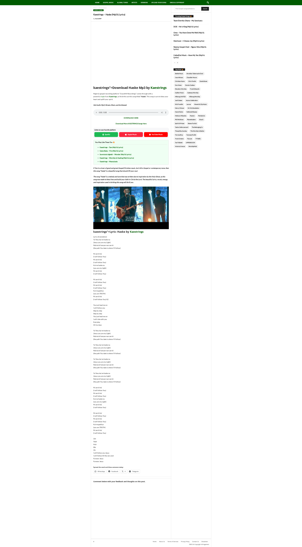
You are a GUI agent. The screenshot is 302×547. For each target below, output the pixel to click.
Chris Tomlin (192, 81)
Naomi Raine (179, 112)
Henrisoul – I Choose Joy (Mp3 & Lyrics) (189, 41)
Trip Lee (189, 139)
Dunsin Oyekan (190, 85)
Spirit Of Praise (179, 123)
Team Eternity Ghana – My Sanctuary (188, 20)
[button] (207, 2)
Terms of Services (173, 541)
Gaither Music (179, 93)
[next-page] (177, 62)
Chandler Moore (192, 77)
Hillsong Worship (194, 96)
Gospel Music (108, 3)
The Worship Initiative (197, 131)
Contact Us (195, 541)
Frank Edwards (194, 89)
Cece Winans (179, 77)
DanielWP (98, 18)
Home (97, 3)
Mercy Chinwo (179, 108)
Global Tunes (122, 3)
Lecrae (189, 104)
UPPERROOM (190, 142)
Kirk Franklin (179, 104)
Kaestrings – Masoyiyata (108, 161)
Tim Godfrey (179, 135)
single (102, 96)
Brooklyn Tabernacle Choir (195, 73)
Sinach (201, 119)
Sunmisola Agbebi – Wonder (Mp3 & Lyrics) (115, 154)
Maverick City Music (200, 104)
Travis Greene (179, 139)
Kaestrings (159, 87)
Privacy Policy (185, 541)
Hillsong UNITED (180, 96)
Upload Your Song (158, 3)
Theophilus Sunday (181, 131)
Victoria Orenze (180, 146)
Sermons (144, 3)
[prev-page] (175, 62)
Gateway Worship (192, 93)
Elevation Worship (181, 89)
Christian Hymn (180, 81)
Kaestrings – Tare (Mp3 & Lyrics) (111, 147)
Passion (192, 116)
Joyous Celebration (192, 100)
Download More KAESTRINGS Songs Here (131, 124)
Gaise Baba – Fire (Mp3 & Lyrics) (111, 151)
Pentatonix (201, 116)
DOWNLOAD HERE (131, 118)
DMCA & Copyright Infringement (199, 544)
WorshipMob (193, 146)
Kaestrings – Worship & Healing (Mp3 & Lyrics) (117, 158)
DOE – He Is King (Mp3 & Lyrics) (186, 27)
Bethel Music (179, 73)
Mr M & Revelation (193, 108)
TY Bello (198, 139)
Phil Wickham (179, 119)
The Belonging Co (197, 127)
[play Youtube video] (131, 208)
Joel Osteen (178, 100)
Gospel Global (98, 10)
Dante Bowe (203, 81)
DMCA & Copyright (177, 3)
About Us (162, 541)
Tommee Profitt (191, 135)
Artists (134, 3)
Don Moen (178, 85)
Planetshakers (191, 119)
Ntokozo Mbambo (180, 116)
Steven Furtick (192, 123)
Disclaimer (204, 541)
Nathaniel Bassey (192, 112)
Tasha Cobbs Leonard (181, 127)
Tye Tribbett (178, 142)
